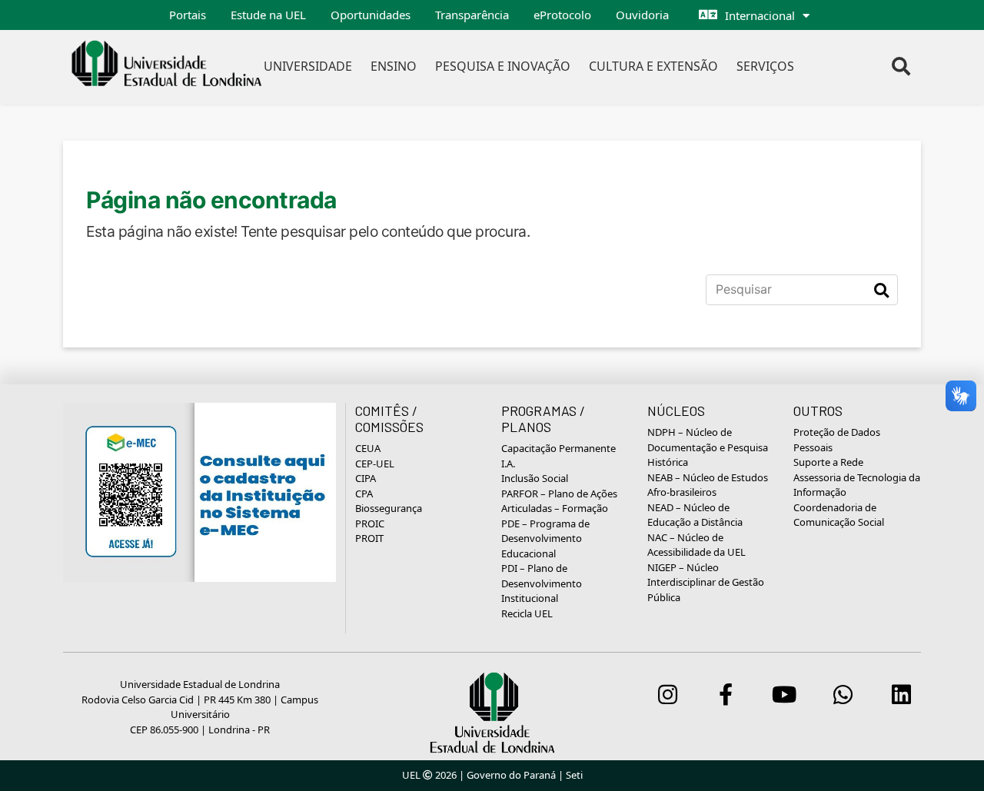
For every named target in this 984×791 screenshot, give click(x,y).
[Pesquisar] (881, 289)
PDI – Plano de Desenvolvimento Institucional (541, 583)
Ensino (394, 66)
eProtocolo (562, 14)
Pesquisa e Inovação (502, 66)
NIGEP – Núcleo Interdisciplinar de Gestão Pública (705, 582)
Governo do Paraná (511, 775)
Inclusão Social (534, 478)
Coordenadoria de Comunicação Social (838, 515)
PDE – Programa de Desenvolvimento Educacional (545, 538)
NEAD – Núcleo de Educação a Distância (695, 515)
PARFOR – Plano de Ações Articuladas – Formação (559, 501)
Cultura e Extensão (653, 66)
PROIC (369, 523)
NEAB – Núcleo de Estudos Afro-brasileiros (707, 485)
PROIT (369, 538)
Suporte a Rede (828, 462)
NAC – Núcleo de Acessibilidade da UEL (696, 545)
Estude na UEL (268, 14)
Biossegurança (388, 508)
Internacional (760, 15)
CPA (364, 493)
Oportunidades (371, 14)
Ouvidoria (642, 14)
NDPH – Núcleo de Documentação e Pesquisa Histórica (707, 447)
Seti (574, 775)
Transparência (472, 14)
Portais (187, 14)
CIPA (365, 478)
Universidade (308, 66)
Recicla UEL (527, 613)
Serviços (765, 66)
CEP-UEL (374, 463)
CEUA (368, 448)
